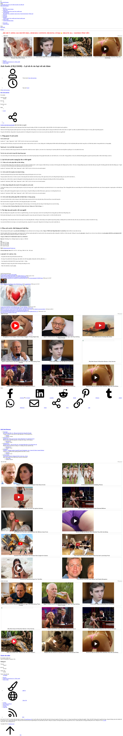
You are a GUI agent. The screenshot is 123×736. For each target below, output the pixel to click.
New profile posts (18, 11)
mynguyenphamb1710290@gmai (36, 278)
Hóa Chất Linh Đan (32, 78)
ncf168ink (5, 675)
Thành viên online (5, 655)
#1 (3, 122)
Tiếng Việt (24, 700)
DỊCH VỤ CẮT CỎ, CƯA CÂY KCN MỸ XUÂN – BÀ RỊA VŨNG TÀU (16, 309)
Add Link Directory (6, 429)
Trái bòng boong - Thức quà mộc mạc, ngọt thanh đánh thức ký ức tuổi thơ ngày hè (20, 444)
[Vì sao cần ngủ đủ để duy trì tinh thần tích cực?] (16, 305)
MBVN (24, 690)
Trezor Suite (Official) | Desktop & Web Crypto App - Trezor (15, 456)
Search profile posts (21, 18)
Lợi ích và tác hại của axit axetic (7, 125)
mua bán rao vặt (28, 719)
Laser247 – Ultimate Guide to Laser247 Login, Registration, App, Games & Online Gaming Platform (23, 450)
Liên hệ (4, 702)
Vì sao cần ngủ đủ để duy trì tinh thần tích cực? (10, 306)
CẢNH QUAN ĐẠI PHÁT (39, 309)
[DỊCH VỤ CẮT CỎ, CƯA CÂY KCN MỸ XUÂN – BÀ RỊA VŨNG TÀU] (17, 308)
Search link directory (24, 13)
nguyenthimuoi (24, 306)
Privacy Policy (6, 704)
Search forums (10, 9)
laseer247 (7, 452)
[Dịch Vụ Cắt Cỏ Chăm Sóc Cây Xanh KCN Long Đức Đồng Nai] (14, 276)
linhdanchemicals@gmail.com (9, 248)
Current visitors (6, 18)
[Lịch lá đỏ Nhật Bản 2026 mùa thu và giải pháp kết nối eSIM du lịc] (15, 310)
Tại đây (104, 720)
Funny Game (5, 19)
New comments (11, 13)
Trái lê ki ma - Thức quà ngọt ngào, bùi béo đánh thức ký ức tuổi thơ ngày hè (18, 438)
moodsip (7, 435)
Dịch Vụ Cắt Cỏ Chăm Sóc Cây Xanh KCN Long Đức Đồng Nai (14, 278)
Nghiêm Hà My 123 (21, 275)
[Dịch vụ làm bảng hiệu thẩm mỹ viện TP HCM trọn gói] (4, 282)
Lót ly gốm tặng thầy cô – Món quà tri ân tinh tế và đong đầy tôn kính (17, 433)
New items (5, 13)
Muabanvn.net (11, 723)
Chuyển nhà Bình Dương (8, 20)
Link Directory (6, 12)
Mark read (31, 13)
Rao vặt (4, 8)
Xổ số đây (5, 16)
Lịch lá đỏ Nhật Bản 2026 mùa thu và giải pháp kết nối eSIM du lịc (14, 311)
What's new (5, 10)
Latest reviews (17, 13)
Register (2, 29)
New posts (5, 9)
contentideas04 (28, 284)
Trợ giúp (5, 706)
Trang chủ (5, 707)
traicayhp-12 (8, 441)
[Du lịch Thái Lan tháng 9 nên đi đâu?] (9, 274)
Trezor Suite (8, 458)
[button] (2, 3)
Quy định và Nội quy (7, 703)
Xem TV (5, 14)
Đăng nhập (3, 27)
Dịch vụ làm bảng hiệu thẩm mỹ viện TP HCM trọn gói (12, 284)
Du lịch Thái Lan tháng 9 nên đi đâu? (8, 275)
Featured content (6, 11)
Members (5, 17)
